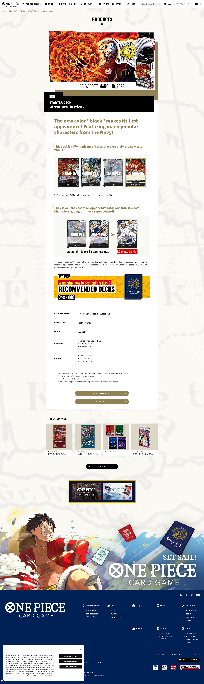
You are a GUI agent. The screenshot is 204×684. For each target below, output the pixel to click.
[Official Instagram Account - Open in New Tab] (192, 595)
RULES (50, 4)
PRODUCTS (89, 4)
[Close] (80, 649)
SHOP (133, 4)
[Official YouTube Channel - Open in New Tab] (196, 4)
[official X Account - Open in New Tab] (200, 4)
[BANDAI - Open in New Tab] (173, 667)
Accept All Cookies (70, 656)
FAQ (64, 4)
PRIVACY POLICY (193, 654)
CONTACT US (162, 654)
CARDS (118, 4)
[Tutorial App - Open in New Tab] (117, 491)
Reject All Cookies (70, 661)
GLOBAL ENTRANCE (190, 660)
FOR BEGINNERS (32, 4)
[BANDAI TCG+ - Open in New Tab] (164, 667)
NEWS (75, 4)
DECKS (22, 11)
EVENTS (106, 4)
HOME (4, 11)
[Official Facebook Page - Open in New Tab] (181, 595)
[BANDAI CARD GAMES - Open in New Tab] (155, 667)
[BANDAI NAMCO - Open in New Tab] (190, 667)
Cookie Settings (177, 654)
